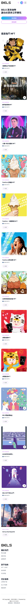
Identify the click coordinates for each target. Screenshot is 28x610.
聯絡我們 (3, 588)
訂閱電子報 (4, 582)
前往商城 (14, 18)
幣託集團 (3, 553)
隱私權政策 (17, 602)
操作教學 (3, 570)
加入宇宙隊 (4, 585)
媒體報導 (3, 559)
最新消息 (3, 556)
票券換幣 (14, 22)
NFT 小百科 (4, 567)
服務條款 (10, 602)
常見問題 (3, 573)
